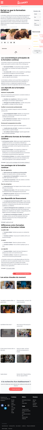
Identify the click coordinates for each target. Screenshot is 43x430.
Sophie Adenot (4, 374)
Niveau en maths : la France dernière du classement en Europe (23, 350)
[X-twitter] (5, 405)
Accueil (2, 6)
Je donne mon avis (37, 51)
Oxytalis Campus (41, 46)
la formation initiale (10, 268)
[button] (2, 42)
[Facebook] (2, 405)
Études (6, 6)
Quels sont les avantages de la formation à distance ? (18, 162)
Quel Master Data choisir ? (6, 324)
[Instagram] (8, 405)
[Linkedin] (5, 408)
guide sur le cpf (9, 222)
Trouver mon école (16, 389)
